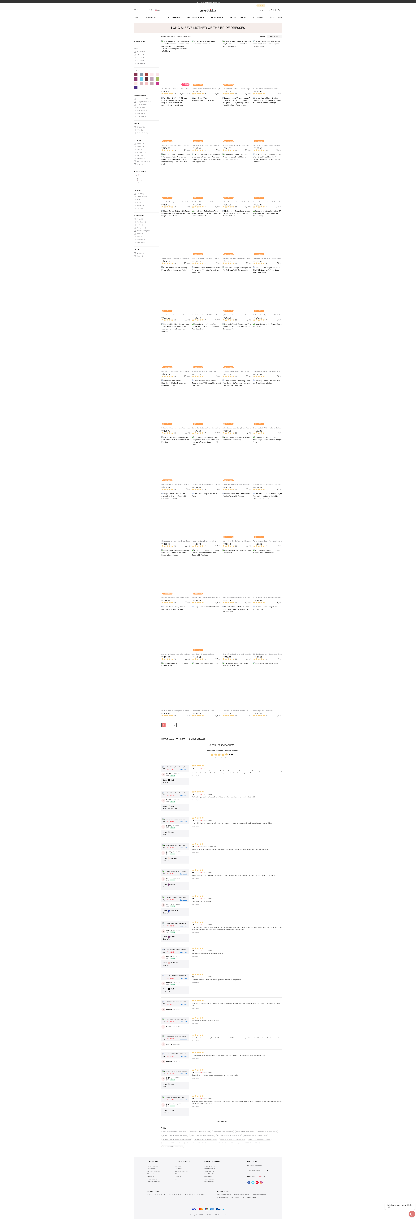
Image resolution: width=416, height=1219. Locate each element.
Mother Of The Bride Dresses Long (200, 1131)
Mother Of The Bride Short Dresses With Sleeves (177, 1139)
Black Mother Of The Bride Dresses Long (229, 1135)
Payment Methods (209, 1169)
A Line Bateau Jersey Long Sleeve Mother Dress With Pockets (274, 598)
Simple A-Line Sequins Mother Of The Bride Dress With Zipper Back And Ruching (281, 258)
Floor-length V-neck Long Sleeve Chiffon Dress (177, 711)
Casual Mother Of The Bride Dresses (173, 1143)
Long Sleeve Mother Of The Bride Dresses (175, 1131)
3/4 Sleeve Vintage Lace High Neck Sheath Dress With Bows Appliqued (247, 315)
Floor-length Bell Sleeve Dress (263, 711)
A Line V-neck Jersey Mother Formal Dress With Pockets (180, 654)
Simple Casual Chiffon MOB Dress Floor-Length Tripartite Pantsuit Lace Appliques (220, 315)
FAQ (176, 1179)
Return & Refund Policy (181, 1171)
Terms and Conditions (153, 1171)
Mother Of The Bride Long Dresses (223, 1131)
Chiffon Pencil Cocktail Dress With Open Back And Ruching (243, 484)
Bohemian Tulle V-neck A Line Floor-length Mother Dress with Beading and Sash (188, 428)
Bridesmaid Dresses (222, 1197)
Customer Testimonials (153, 1182)
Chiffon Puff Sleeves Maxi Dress (203, 711)
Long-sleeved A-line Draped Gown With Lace (268, 371)
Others (203, 1194)
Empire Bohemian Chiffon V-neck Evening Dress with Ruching (244, 541)
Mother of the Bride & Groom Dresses (259, 1139)
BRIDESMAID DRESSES (195, 17)
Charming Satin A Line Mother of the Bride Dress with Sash (273, 428)
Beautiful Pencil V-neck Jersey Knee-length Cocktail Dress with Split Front (278, 484)
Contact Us (178, 1176)
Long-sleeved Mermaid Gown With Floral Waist (239, 598)
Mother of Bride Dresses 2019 (249, 1143)
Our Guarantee (151, 1169)
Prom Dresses (235, 1197)
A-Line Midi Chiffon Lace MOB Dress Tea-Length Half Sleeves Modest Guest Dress (251, 202)
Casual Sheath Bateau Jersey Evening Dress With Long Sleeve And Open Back (218, 428)
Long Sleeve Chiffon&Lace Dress (203, 654)
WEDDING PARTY (173, 17)
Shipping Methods (209, 1166)
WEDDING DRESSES (153, 17)
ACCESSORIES (258, 17)
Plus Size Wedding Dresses (241, 1194)
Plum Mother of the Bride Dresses (173, 1147)
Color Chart (178, 1169)
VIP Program (150, 1176)
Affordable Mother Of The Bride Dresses (205, 1139)
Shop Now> (183, 769)
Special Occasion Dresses (248, 1197)
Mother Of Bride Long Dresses (245, 1131)
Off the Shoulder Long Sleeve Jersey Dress (267, 654)
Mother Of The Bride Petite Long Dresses (202, 1135)
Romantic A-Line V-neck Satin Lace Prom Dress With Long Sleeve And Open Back (220, 371)
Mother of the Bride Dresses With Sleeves (175, 1135)
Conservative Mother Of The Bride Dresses (232, 1139)
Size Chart (178, 1166)
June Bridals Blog (152, 1179)
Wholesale (178, 1174)
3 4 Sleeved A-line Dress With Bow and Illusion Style (240, 711)
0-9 (198, 1194)
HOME (136, 17)
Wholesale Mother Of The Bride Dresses (198, 1143)
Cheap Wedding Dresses (224, 1194)
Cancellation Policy (209, 1174)
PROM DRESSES (217, 17)
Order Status (208, 1176)
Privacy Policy (151, 1174)
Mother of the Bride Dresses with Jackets (225, 1143)
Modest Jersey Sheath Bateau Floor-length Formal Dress (211, 89)
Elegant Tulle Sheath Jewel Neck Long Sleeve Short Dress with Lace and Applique (250, 654)
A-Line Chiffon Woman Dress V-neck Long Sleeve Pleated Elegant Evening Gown (280, 89)
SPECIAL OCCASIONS (238, 17)
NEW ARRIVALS (276, 17)
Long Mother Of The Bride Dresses (267, 1131)
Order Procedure (209, 1179)
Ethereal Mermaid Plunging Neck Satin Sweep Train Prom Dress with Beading (187, 484)
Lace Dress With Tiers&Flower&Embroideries (207, 145)
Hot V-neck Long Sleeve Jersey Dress (204, 541)
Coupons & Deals (209, 1182)
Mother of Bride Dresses (259, 1194)
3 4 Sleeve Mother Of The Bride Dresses (255, 1135)
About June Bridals (152, 1166)
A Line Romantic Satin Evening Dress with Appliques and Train (182, 315)
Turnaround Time (209, 1171)
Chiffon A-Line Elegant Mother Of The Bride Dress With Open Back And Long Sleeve (282, 315)
